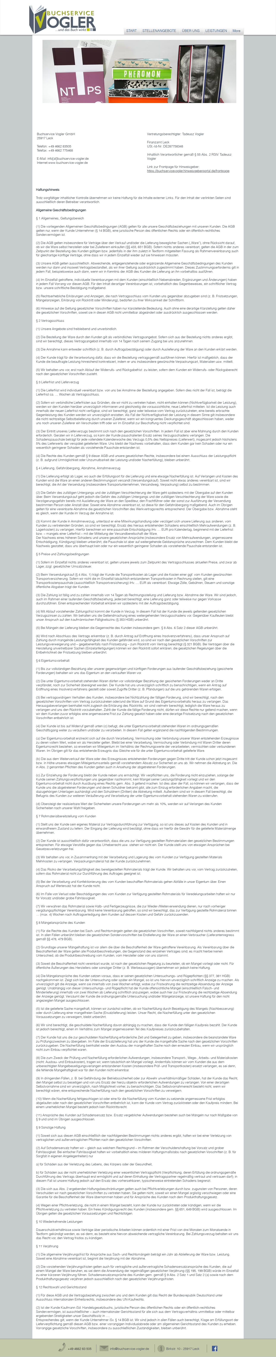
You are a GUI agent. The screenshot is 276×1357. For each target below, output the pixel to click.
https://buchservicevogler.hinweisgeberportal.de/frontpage (188, 171)
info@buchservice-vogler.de (129, 1349)
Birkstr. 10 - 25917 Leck (182, 1349)
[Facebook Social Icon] (214, 1348)
